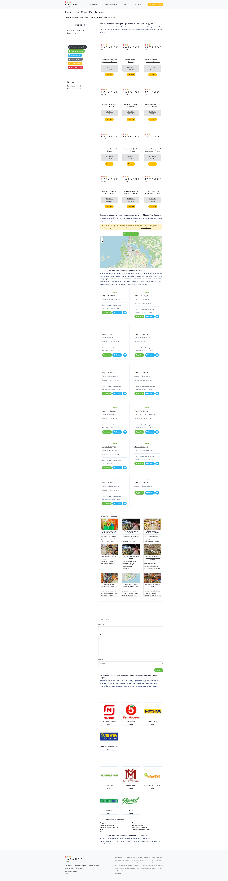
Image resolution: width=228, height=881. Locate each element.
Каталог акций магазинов (74, 17)
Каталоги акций (76, 63)
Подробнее (107, 312)
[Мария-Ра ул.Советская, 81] (130, 251)
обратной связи (146, 228)
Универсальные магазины (141, 829)
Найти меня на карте (131, 234)
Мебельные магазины (139, 827)
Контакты (137, 4)
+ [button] (102, 239)
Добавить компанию (155, 4)
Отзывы (118, 312)
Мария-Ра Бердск (109, 296)
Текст (100, 634)
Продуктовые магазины (99, 17)
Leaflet (160, 267)
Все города (94, 4)
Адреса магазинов (77, 51)
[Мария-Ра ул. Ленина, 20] (130, 249)
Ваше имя (101, 624)
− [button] (102, 241)
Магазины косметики (107, 825)
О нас (126, 4)
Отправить (158, 670)
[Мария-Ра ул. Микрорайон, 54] (125, 253)
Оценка (100, 659)
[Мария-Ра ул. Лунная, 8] (125, 252)
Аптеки (102, 829)
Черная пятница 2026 (78, 47)
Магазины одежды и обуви (109, 827)
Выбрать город (76, 55)
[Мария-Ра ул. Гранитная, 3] (127, 255)
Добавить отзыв (76, 67)
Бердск (87, 17)
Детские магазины (138, 825)
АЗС (101, 831)
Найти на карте (76, 59)
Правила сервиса (111, 4)
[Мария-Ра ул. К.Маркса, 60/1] (133, 251)
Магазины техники (138, 823)
